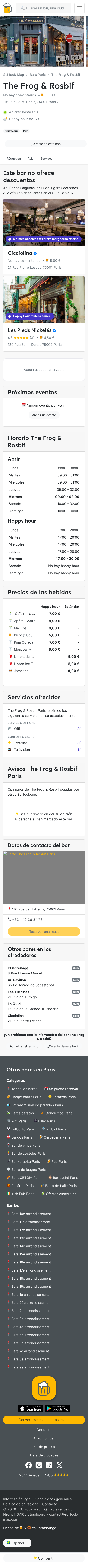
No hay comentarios (20, 95)
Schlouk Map (13, 74)
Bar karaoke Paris (25, 1161)
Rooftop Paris (22, 1186)
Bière (18, 635)
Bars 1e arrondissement (29, 1294)
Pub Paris (58, 1161)
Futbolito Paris (22, 1129)
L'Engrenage (18, 968)
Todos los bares (23, 1089)
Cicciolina (20, 253)
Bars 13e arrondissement (30, 1238)
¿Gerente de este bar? (45, 144)
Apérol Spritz (24, 621)
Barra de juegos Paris (28, 1169)
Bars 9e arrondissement (30, 1367)
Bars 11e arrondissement (30, 1222)
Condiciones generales (53, 1499)
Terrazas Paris (64, 1097)
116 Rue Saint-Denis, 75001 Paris (38, 909)
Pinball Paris (55, 1129)
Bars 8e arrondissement (30, 1359)
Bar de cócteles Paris (27, 1153)
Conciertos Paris (58, 1113)
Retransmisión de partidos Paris (36, 1105)
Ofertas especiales (60, 1194)
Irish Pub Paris (22, 1194)
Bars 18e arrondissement (30, 1278)
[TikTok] (49, 1465)
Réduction (14, 158)
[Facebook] (29, 1465)
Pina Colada (23, 642)
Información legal (17, 1499)
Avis (31, 158)
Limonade (22, 656)
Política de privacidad (20, 1504)
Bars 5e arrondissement (30, 1335)
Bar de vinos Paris (25, 1145)
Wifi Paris (18, 1121)
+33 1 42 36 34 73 (27, 919)
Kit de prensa (44, 1447)
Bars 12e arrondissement (30, 1230)
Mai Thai (21, 628)
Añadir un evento (44, 415)
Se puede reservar (63, 1089)
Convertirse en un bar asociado (44, 1420)
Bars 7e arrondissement (29, 1351)
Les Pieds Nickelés (29, 330)
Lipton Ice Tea (25, 664)
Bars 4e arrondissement (30, 1327)
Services (46, 158)
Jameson (21, 671)
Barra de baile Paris (60, 1186)
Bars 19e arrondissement (30, 1286)
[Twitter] (59, 1465)
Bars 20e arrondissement (31, 1302)
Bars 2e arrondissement (30, 1311)
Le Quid (14, 1004)
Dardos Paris (21, 1137)
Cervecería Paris (56, 1137)
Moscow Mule (25, 649)
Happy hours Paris (25, 1097)
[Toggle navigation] (79, 8)
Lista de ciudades (44, 1455)
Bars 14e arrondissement (30, 1246)
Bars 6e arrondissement (30, 1343)
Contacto (44, 1430)
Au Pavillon (17, 980)
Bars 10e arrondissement (30, 1214)
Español (17, 1543)
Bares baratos (22, 1113)
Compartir (46, 1558)
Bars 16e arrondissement (30, 1262)
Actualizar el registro (24, 1046)
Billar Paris (46, 1121)
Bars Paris (38, 74)
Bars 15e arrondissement (30, 1254)
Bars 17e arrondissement (30, 1270)
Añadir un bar (44, 1438)
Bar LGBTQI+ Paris (25, 1177)
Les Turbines (18, 992)
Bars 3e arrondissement (30, 1319)
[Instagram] (39, 1465)
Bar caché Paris (65, 1177)
